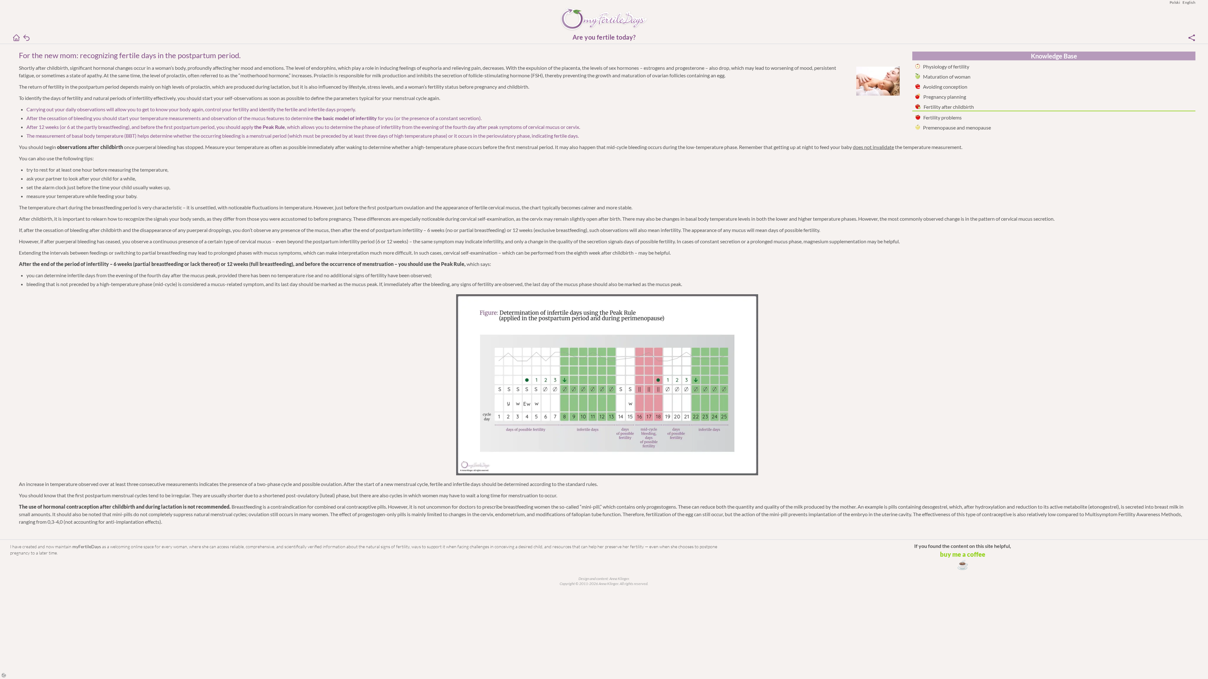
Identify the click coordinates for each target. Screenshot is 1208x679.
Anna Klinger (619, 578)
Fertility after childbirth (949, 107)
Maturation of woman (946, 77)
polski (1175, 2)
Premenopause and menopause (957, 127)
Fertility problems (942, 117)
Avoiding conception (945, 87)
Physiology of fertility (946, 66)
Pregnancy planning (944, 97)
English (1189, 2)
